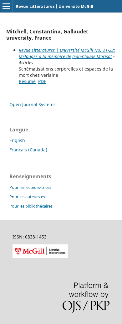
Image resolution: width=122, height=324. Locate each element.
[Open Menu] (6, 6)
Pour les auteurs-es (27, 196)
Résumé (27, 81)
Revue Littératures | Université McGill (54, 6)
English (17, 140)
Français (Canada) (28, 150)
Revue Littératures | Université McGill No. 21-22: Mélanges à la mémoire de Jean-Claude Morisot (67, 53)
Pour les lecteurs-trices (30, 187)
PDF (42, 81)
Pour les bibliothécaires (31, 206)
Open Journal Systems (32, 104)
